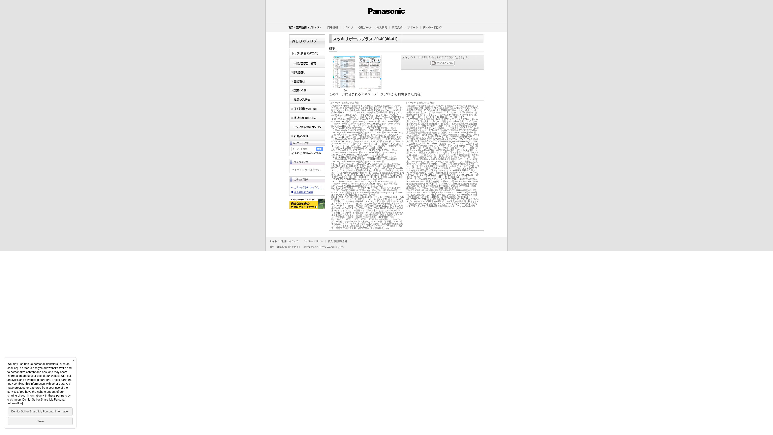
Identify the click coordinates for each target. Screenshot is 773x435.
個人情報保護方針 (337, 241)
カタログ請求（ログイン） (308, 187)
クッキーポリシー (313, 241)
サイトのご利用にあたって (284, 241)
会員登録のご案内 (303, 192)
